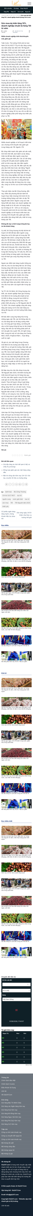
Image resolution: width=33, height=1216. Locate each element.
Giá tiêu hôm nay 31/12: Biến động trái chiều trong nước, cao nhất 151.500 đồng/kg (16, 628)
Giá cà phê (21, 11)
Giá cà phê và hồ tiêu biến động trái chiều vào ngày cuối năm (15, 611)
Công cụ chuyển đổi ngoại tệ (11, 1136)
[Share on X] (13, 484)
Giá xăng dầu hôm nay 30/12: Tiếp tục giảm (14, 661)
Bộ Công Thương (20, 492)
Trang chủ (4, 15)
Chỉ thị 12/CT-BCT (8, 495)
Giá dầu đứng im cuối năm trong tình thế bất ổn (15, 645)
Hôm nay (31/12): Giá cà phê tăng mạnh (13, 577)
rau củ (27, 499)
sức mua (5, 503)
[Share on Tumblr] (23, 484)
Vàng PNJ (6, 11)
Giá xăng (16, 8)
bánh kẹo (8, 492)
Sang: (4, 995)
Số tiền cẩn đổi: (7, 980)
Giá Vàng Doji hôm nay (9, 1110)
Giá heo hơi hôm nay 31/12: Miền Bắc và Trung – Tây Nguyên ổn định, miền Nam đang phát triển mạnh (15, 542)
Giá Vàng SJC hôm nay (9, 1124)
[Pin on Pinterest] (19, 484)
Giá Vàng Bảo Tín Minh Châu (11, 1103)
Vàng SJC (13, 11)
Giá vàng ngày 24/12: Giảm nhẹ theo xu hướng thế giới (24, 515)
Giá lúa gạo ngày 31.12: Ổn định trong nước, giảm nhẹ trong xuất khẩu (15, 593)
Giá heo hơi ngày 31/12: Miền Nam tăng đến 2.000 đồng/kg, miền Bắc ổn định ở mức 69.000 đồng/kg (16, 560)
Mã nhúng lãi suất (7, 1143)
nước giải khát (18, 499)
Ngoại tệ (27, 11)
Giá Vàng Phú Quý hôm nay (10, 1121)
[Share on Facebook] (9, 484)
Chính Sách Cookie (8, 1084)
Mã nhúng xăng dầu (8, 1146)
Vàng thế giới (24, 8)
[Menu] (29, 3)
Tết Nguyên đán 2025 (22, 503)
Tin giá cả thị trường (14, 15)
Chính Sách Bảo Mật (8, 1080)
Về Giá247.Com (6, 1095)
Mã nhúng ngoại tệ (7, 1150)
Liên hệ (3, 1091)
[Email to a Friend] (16, 484)
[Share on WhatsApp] (6, 484)
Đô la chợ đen (8, 8)
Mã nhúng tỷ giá (7, 1154)
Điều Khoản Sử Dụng (8, 1087)
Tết (12, 503)
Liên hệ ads (5, 1205)
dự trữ (19, 495)
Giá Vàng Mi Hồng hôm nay (10, 1113)
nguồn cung (6, 499)
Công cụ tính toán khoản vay (11, 1132)
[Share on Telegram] (26, 484)
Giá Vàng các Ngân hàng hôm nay (13, 1106)
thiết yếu (5, 506)
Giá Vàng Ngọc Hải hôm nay (11, 1117)
